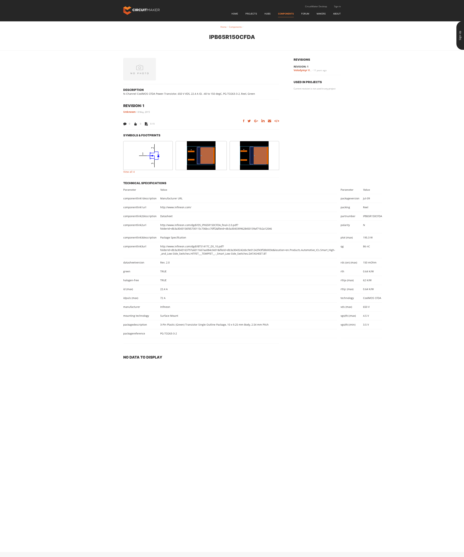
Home (234, 13)
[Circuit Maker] (141, 10)
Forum (305, 13)
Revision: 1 (301, 66)
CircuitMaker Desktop (316, 6)
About (337, 13)
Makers (321, 13)
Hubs (267, 13)
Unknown (129, 112)
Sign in (337, 6)
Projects (251, 13)
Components (286, 13)
